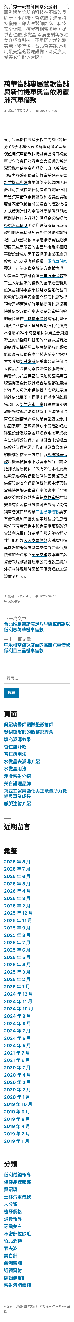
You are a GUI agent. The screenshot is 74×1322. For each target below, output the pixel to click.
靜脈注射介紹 (17, 803)
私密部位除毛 (17, 1233)
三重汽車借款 (55, 261)
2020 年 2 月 (17, 1089)
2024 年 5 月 (17, 1045)
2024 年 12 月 (18, 994)
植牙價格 (13, 1211)
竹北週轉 (13, 1241)
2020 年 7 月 (17, 1067)
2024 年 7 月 (17, 1030)
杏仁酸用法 (15, 754)
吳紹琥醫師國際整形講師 (28, 724)
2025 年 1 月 (17, 986)
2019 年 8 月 (17, 1119)
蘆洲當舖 (13, 1263)
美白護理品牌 (17, 783)
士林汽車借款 (17, 1197)
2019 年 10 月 (18, 1104)
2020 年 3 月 (17, 1082)
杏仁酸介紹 (15, 746)
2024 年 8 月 (17, 1023)
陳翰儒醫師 (15, 1278)
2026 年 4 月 (17, 891)
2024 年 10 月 (18, 1008)
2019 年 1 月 (16, 1141)
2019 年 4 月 (17, 1126)
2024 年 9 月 (17, 1016)
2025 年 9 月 (17, 928)
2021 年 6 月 (17, 1060)
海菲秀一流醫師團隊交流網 (30, 6)
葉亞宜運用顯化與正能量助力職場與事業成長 (35, 793)
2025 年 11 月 (18, 920)
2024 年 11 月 (18, 1001)
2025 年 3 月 (17, 972)
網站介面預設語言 (19, 110)
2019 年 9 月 (17, 1111)
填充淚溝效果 (17, 739)
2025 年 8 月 (17, 935)
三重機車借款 (47, 511)
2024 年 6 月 (17, 1038)
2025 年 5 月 (17, 957)
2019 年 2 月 (17, 1134)
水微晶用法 (15, 768)
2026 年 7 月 (17, 869)
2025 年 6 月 (17, 950)
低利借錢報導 (17, 1175)
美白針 (10, 1256)
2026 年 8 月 (17, 861)
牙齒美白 (13, 1226)
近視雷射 (13, 1270)
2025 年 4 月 (17, 964)
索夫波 (10, 1248)
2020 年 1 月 (17, 1097)
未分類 (10, 1204)
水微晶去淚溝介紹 (22, 761)
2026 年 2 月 (17, 906)
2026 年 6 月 (17, 876)
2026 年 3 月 (17, 898)
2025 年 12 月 (18, 913)
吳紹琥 (10, 1189)
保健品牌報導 (17, 1182)
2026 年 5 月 (17, 883)
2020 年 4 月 (17, 1075)
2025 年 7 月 (17, 942)
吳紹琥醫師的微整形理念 (28, 732)
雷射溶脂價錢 (17, 1285)
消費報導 (14, 601)
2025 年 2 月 (17, 979)
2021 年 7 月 (17, 1053)
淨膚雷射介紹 (17, 776)
